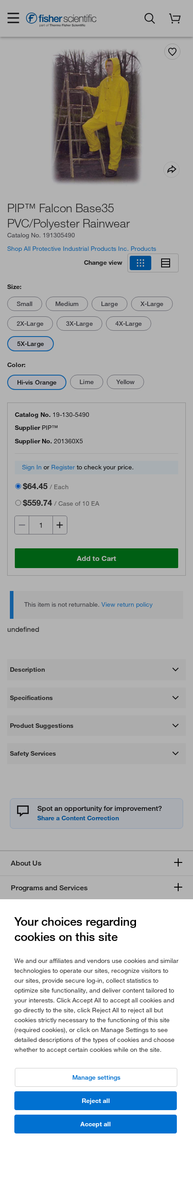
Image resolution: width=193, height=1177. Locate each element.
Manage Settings (96, 1077)
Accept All (95, 1124)
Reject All (96, 1101)
